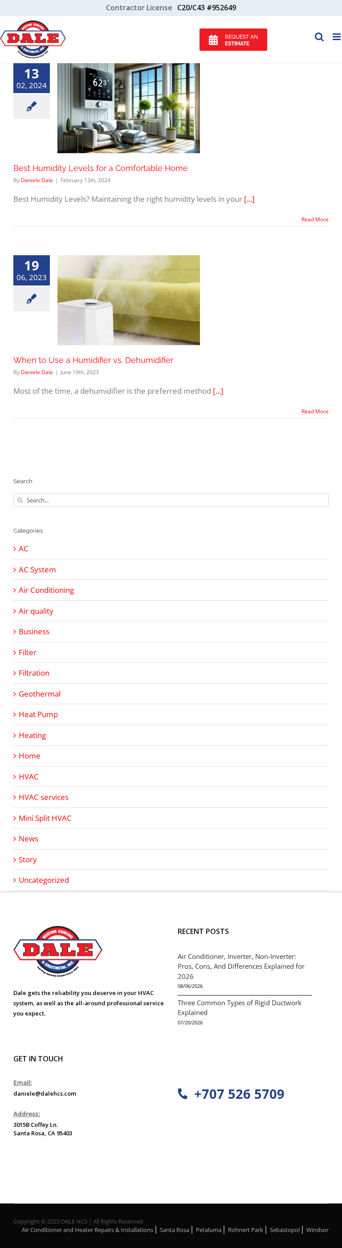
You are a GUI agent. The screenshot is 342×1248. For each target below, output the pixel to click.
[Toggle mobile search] (319, 36)
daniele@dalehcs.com (44, 1093)
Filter (28, 652)
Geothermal (40, 694)
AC (23, 548)
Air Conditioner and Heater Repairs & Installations (87, 1230)
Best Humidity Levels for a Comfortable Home (100, 168)
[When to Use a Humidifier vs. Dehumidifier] (128, 300)
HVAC (29, 776)
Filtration (34, 673)
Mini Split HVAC (45, 818)
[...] (249, 199)
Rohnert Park (245, 1230)
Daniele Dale (37, 180)
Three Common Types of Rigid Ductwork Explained (239, 1007)
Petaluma (208, 1230)
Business (34, 631)
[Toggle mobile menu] (337, 36)
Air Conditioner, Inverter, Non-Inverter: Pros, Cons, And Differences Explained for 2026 (241, 966)
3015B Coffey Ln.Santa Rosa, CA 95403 (42, 1129)
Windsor (317, 1230)
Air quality (36, 611)
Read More (315, 219)
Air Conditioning (46, 590)
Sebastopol (285, 1230)
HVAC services (44, 797)
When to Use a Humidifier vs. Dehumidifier (93, 360)
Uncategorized (44, 880)
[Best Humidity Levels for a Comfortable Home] (128, 108)
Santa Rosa (174, 1230)
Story (28, 859)
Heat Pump (38, 714)
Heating (32, 735)
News (28, 838)
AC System (37, 569)
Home (30, 755)
